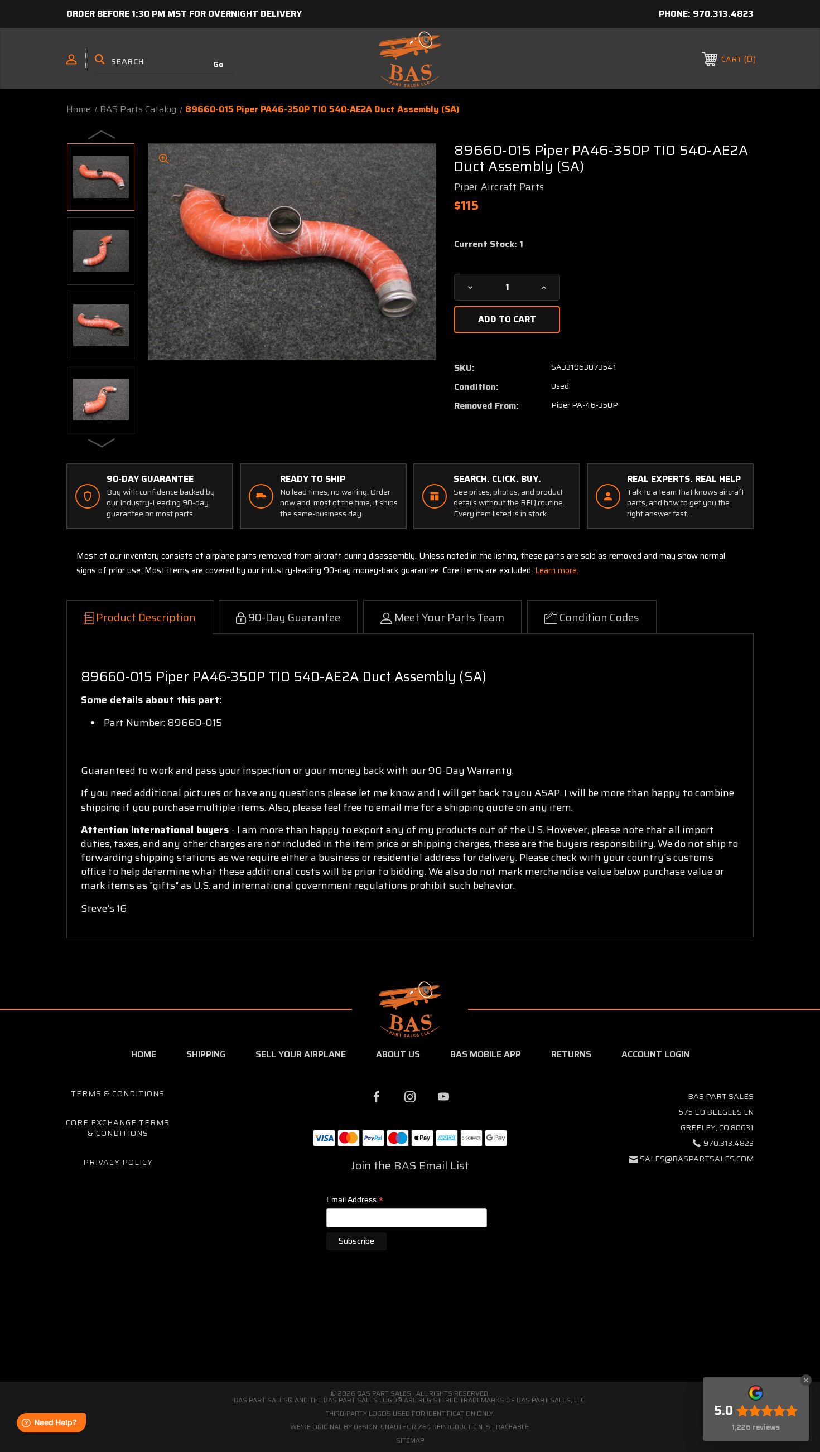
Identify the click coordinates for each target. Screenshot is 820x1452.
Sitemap (410, 1440)
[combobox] (164, 61)
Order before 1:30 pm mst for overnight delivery (184, 14)
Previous (102, 134)
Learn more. (556, 570)
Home (143, 1054)
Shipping (205, 1054)
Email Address (354, 1200)
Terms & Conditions (118, 1093)
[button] (410, 1334)
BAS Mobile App (485, 1054)
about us (398, 1054)
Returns (571, 1054)
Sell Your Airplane (300, 1054)
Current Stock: (488, 244)
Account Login (655, 1054)
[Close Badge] (806, 1380)
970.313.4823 (723, 14)
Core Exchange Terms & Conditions (118, 1128)
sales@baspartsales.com (697, 1159)
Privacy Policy (118, 1162)
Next (102, 442)
